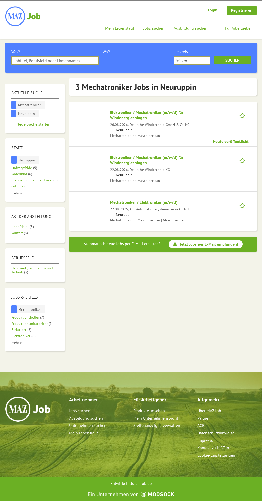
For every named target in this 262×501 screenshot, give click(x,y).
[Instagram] (18, 432)
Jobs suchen (154, 28)
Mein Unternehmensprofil (155, 418)
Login (212, 10)
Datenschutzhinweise (215, 432)
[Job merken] (244, 115)
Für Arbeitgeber (238, 28)
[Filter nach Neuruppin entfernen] (14, 160)
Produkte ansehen (149, 410)
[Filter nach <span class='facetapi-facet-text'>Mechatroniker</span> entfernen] (14, 105)
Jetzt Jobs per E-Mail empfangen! (209, 244)
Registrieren (242, 10)
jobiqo (146, 483)
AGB (200, 425)
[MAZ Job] (23, 16)
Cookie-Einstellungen (216, 455)
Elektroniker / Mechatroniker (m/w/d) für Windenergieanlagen (146, 115)
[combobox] (55, 60)
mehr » (16, 192)
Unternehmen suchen (87, 425)
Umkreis (181, 51)
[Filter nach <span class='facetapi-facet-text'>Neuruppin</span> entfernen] (14, 113)
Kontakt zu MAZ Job (214, 447)
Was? (15, 51)
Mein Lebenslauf (119, 28)
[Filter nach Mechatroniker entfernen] (14, 309)
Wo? (106, 51)
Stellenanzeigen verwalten (156, 425)
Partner (203, 418)
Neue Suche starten (33, 124)
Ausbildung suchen (191, 28)
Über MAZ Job (209, 410)
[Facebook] (9, 432)
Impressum (207, 440)
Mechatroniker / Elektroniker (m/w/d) (143, 202)
